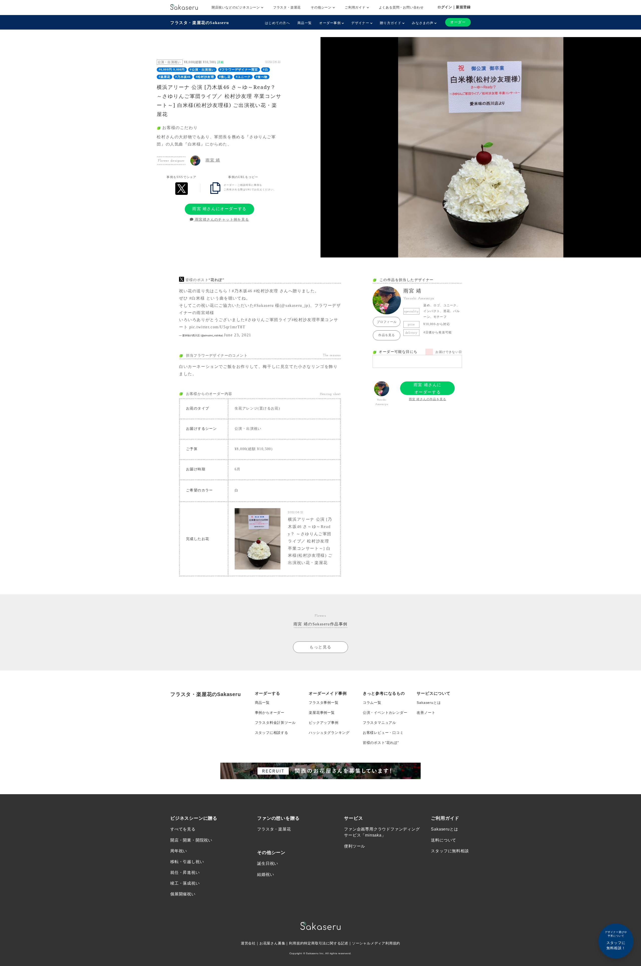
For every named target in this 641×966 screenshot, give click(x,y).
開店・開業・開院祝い (191, 840)
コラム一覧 (372, 703)
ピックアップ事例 (323, 723)
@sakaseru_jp (294, 305)
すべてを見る (183, 829)
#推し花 (225, 77)
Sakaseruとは (429, 703)
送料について (443, 840)
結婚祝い (265, 874)
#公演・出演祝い (202, 69)
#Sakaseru (264, 305)
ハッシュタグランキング (329, 733)
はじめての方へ (277, 23)
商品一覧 (304, 23)
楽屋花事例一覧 (322, 713)
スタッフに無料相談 (450, 851)
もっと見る (320, 647)
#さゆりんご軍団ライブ (268, 320)
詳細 (220, 62)
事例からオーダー (269, 713)
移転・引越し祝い (187, 862)
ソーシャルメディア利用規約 (376, 943)
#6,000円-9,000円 (172, 69)
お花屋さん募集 (272, 943)
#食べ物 (262, 77)
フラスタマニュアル (379, 723)
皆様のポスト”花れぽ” (381, 743)
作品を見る (386, 335)
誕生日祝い (267, 863)
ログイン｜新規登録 (454, 7)
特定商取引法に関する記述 (326, 943)
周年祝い (178, 851)
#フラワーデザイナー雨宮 (239, 69)
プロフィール (387, 322)
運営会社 (248, 943)
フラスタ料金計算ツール (275, 723)
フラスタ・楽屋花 (287, 7)
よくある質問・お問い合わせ (401, 7)
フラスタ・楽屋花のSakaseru (199, 23)
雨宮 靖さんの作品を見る (427, 399)
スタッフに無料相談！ (616, 940)
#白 (265, 69)
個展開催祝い (183, 894)
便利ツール (354, 846)
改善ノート (426, 713)
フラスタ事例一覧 (323, 703)
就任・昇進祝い (185, 872)
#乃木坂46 (183, 77)
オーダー (458, 22)
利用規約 (296, 943)
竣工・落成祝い (185, 883)
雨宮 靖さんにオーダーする (219, 209)
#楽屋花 (165, 77)
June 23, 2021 (237, 335)
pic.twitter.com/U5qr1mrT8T (217, 327)
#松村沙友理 (205, 77)
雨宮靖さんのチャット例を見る (221, 219)
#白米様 (197, 298)
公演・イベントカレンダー (385, 713)
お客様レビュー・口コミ (383, 733)
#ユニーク (243, 77)
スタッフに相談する (271, 733)
